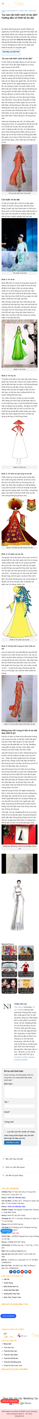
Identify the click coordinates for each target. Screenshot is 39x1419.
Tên (6, 1102)
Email (7, 1112)
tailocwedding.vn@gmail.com (16, 1251)
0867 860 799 (13, 1233)
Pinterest (17, 1060)
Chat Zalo (6, 1231)
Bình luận (8, 1084)
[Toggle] (4, 1159)
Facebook (18, 1057)
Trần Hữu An (19, 1007)
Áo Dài (4, 11)
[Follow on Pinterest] (22, 1271)
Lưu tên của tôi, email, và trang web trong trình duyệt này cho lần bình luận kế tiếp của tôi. (19, 1135)
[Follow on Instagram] (14, 1271)
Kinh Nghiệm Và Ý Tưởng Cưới (17, 11)
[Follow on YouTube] (29, 1271)
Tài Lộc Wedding (31, 1411)
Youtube (25, 1060)
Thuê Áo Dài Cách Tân (13, 1365)
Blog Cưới (7, 1344)
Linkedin (31, 1057)
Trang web (9, 1122)
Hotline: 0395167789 (9, 1401)
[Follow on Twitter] (18, 1271)
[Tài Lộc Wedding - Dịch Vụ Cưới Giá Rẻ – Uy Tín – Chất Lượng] (19, 3)
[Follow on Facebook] (11, 1271)
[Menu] (3, 3)
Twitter (25, 1057)
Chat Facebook (8, 1316)
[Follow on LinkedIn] (26, 1271)
